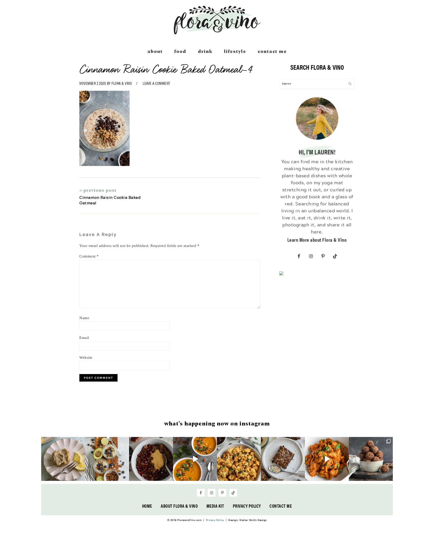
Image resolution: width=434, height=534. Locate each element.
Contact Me (280, 506)
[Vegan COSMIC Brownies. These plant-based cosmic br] (283, 459)
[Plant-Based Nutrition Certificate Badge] (281, 274)
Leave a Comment (156, 83)
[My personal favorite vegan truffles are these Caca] (371, 459)
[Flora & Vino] (217, 32)
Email (84, 338)
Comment (89, 256)
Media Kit (215, 506)
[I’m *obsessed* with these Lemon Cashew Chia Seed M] (63, 459)
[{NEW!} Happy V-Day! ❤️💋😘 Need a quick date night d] (327, 459)
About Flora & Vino (179, 506)
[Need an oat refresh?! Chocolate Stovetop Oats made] (151, 459)
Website (86, 357)
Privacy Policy (247, 506)
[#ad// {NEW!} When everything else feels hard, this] (195, 459)
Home (147, 506)
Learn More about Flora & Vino (317, 239)
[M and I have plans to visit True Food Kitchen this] (239, 459)
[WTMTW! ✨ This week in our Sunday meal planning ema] (107, 459)
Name (84, 318)
